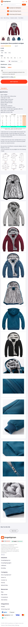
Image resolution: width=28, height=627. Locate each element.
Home (2, 17)
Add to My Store (14, 81)
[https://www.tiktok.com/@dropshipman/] (2, 554)
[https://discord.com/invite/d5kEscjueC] (4, 554)
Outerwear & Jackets (13, 17)
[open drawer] (26, 1)
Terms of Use (4, 625)
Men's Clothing (6, 17)
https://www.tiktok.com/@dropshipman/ (2, 554)
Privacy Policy (11, 625)
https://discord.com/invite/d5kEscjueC (4, 554)
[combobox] (13, 61)
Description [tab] (4, 88)
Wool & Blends (20, 17)
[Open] (21, 61)
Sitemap (17, 625)
